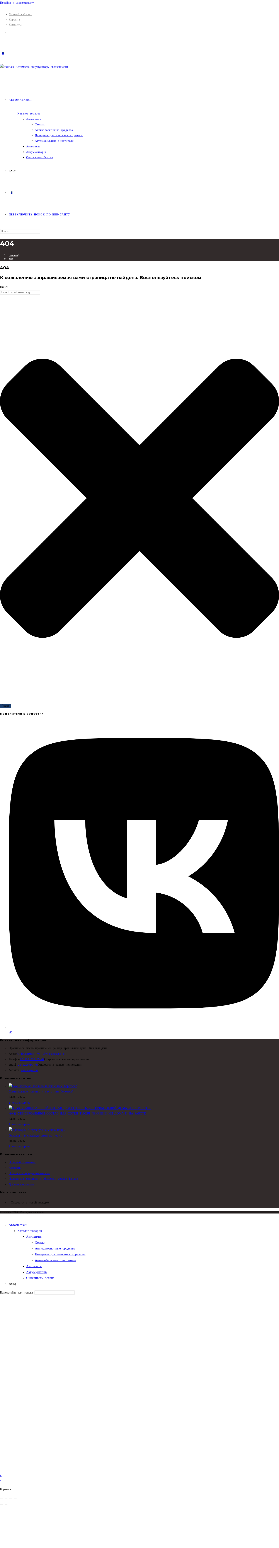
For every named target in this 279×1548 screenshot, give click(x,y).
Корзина (14, 19)
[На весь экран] (6, 1498)
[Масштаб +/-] (1, 1498)
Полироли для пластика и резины (60, 1254)
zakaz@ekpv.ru (28, 1064)
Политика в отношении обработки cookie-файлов (43, 1178)
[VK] (10, 1202)
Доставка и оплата (21, 1184)
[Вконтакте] (10, 32)
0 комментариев (19, 1102)
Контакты (15, 24)
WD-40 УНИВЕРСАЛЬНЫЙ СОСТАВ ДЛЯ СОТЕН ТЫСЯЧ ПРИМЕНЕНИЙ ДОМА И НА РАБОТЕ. (78, 1113)
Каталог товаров (29, 1230)
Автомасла (34, 1266)
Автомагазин (18, 1225)
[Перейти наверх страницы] (1, 1216)
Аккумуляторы (36, 1272)
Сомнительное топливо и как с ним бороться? (41, 1091)
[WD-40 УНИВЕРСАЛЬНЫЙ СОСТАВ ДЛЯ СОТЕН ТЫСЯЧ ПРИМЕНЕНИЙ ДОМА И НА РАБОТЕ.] (80, 1108)
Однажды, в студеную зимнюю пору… (35, 1135)
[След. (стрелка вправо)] (6, 1504)
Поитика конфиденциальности (29, 1173)
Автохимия (34, 1236)
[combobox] (20, 292)
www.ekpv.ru (29, 1070)
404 (11, 259)
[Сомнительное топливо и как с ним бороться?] (43, 1086)
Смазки (40, 1242)
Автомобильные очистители (55, 1260)
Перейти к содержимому (17, 2)
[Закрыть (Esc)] (15, 1498)
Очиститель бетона (40, 1278)
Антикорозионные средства (55, 1248)
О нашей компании (22, 1162)
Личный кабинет (20, 14)
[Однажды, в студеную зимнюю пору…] (37, 1130)
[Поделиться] (10, 1498)
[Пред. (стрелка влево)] (1, 1504)
